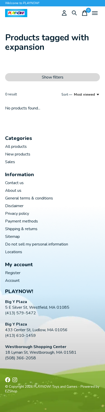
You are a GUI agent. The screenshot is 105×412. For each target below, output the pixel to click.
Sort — (66, 94)
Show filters (52, 77)
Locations (13, 252)
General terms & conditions (29, 198)
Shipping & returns (21, 229)
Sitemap (12, 236)
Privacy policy (17, 213)
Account (12, 280)
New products (17, 154)
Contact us (14, 183)
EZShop (11, 391)
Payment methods (21, 221)
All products (16, 146)
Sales (10, 162)
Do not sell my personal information (36, 244)
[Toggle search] (74, 13)
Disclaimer (14, 206)
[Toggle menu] (95, 13)
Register (12, 273)
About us (13, 190)
